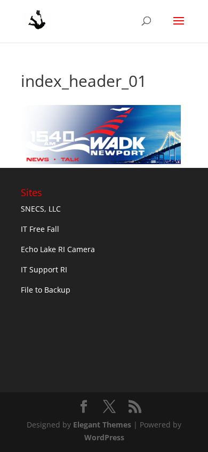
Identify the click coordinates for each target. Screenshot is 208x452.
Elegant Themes (102, 424)
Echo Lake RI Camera (58, 249)
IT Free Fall (40, 229)
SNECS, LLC (41, 209)
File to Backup (45, 290)
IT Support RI (44, 269)
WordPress (104, 437)
